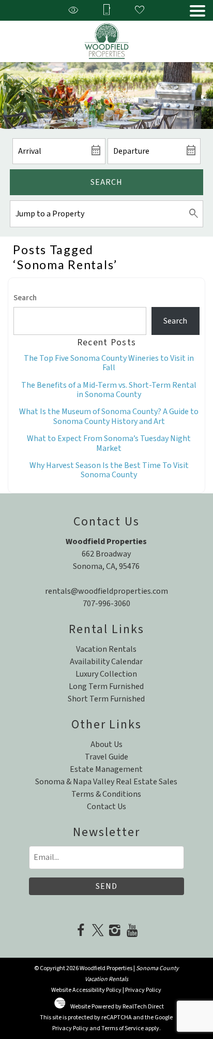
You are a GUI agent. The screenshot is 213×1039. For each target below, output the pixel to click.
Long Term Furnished (106, 686)
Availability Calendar (106, 661)
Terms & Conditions (106, 794)
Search (106, 182)
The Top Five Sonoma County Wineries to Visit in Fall (109, 363)
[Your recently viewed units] (73, 10)
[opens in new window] (80, 931)
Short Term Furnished (106, 699)
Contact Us (106, 806)
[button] (197, 11)
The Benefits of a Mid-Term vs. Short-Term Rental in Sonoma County (108, 389)
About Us (106, 744)
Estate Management (106, 769)
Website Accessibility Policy (86, 990)
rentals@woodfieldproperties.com (106, 591)
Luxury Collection (106, 674)
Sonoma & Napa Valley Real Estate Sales (106, 781)
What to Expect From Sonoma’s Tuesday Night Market (109, 443)
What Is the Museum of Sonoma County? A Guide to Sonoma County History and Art (109, 416)
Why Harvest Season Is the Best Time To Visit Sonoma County (109, 470)
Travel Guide (106, 757)
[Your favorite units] (139, 10)
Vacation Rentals (106, 649)
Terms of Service (122, 1028)
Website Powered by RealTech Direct (117, 1006)
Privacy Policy (143, 990)
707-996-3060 (106, 603)
